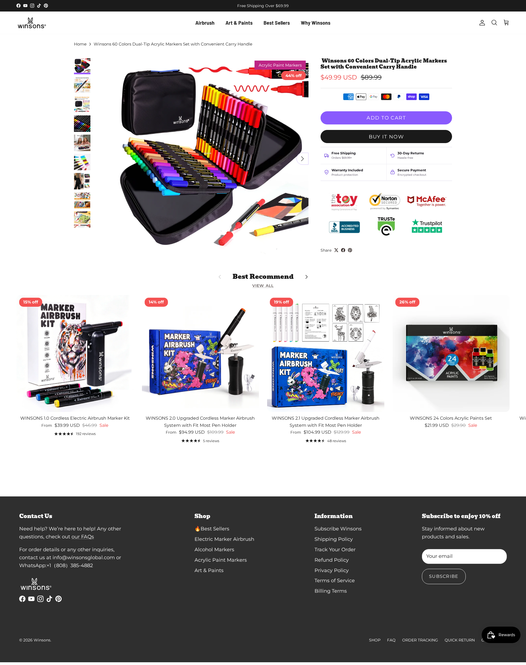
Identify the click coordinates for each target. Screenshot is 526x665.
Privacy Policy (332, 570)
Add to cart (386, 118)
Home (80, 44)
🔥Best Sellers (212, 529)
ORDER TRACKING (420, 640)
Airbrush (205, 23)
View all (263, 285)
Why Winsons (315, 23)
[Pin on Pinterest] (350, 250)
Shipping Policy (334, 539)
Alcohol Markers (214, 550)
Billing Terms (331, 591)
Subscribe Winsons (338, 529)
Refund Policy (332, 560)
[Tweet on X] (336, 250)
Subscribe (444, 576)
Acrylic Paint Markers (221, 560)
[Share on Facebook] (343, 250)
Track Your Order (335, 550)
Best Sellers (277, 23)
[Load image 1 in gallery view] (210, 156)
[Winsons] (31, 23)
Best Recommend (263, 276)
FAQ (391, 640)
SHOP (375, 640)
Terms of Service (335, 581)
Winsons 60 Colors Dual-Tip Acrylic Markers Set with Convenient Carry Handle (172, 44)
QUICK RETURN (460, 640)
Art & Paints (239, 23)
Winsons (42, 640)
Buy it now (386, 136)
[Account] (481, 22)
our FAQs (83, 537)
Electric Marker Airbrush (224, 539)
